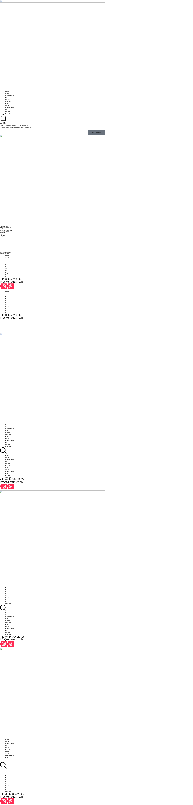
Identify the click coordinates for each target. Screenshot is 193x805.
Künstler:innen (9, 95)
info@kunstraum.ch (6, 230)
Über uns (8, 101)
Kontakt (2, 232)
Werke (7, 93)
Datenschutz (4, 235)
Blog (6, 97)
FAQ (1, 236)
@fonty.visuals (4, 253)
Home (7, 91)
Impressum (3, 234)
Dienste (7, 99)
